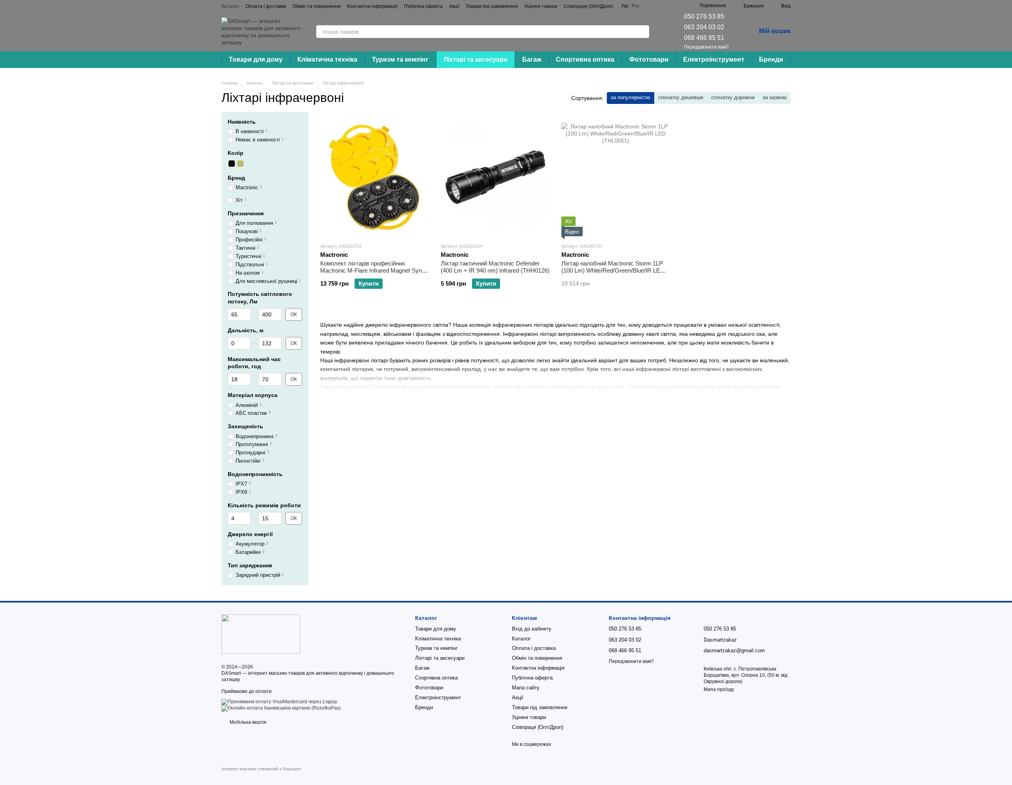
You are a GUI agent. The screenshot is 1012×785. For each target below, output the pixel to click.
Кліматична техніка (327, 59)
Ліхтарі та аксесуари (476, 59)
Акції (454, 6)
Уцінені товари (540, 6)
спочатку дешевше (680, 97)
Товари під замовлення (492, 6)
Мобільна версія (247, 722)
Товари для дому (256, 59)
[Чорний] (232, 164)
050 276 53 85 (704, 16)
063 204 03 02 (704, 27)
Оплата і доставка (265, 6)
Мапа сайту (526, 688)
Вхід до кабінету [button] (531, 629)
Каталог (230, 6)
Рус (636, 6)
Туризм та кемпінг (400, 59)
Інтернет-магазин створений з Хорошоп (261, 768)
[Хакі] (240, 164)
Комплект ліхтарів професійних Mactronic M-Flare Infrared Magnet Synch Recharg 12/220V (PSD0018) (374, 270)
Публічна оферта (423, 6)
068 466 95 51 (704, 37)
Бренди (771, 59)
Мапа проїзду (719, 689)
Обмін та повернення (317, 6)
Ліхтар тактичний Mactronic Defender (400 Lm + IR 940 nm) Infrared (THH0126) (495, 267)
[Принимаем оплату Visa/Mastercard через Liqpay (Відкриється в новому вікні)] (279, 701)
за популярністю (630, 97)
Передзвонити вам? (706, 47)
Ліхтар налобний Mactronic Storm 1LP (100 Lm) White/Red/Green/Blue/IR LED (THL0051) (613, 270)
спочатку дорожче (733, 97)
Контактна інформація (372, 6)
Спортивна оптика (585, 59)
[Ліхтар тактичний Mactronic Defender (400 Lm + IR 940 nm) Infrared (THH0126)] (495, 177)
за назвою (775, 97)
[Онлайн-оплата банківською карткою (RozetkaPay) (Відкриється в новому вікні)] (281, 708)
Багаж (531, 59)
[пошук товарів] (642, 31)
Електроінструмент (713, 59)
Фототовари (648, 59)
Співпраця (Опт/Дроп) (588, 6)
